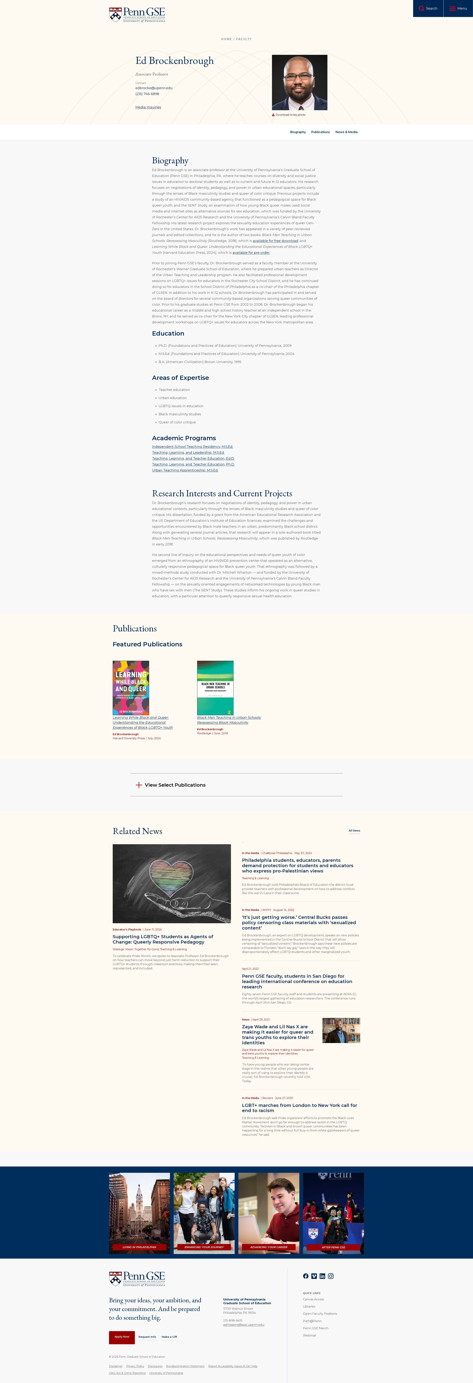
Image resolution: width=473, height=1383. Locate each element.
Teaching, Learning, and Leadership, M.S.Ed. (188, 453)
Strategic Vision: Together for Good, (136, 949)
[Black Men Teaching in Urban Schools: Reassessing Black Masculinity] (215, 688)
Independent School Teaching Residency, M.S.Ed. (192, 447)
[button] (458, 8)
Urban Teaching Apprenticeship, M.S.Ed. (185, 470)
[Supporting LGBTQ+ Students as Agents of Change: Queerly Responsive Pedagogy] (172, 883)
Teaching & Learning (173, 949)
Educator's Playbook (127, 929)
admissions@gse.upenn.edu (243, 1325)
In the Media (250, 853)
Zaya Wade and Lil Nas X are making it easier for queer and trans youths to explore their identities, (278, 1051)
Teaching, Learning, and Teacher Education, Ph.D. (193, 464)
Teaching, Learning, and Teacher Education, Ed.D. (193, 458)
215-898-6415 (232, 1320)
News (246, 1019)
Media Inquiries (148, 107)
